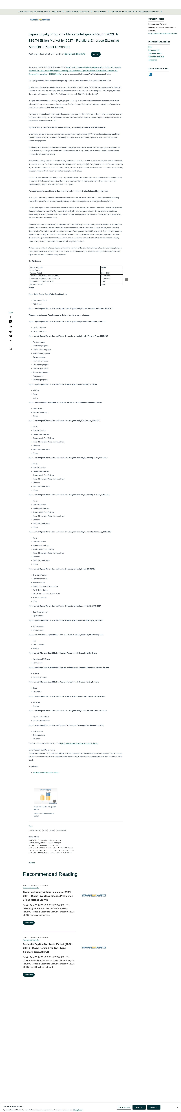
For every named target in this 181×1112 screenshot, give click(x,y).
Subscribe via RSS (155, 53)
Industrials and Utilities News (121, 12)
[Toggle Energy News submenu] (63, 12)
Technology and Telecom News (147, 12)
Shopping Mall (61, 830)
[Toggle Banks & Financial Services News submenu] (91, 12)
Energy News (56, 12)
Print (150, 47)
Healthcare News (100, 12)
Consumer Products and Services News (33, 12)
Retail (52, 830)
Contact (32, 863)
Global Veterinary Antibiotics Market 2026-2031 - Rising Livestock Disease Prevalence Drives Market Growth (48, 896)
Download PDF (154, 50)
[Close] (177, 1107)
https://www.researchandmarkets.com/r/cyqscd (79, 743)
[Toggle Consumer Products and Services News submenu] (50, 12)
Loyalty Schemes (35, 830)
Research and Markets (74, 54)
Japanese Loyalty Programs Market (46, 773)
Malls (45, 830)
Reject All (139, 1107)
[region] (90, 1107)
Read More (29, 922)
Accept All (153, 1107)
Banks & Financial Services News (78, 12)
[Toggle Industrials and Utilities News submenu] (134, 12)
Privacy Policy (77, 1110)
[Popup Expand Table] (126, 279)
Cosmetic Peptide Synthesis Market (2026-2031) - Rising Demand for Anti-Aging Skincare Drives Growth (48, 948)
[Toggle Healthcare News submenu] (108, 12)
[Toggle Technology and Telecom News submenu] (161, 12)
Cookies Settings (124, 1107)
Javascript (152, 60)
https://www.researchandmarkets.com (162, 34)
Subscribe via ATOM (156, 57)
